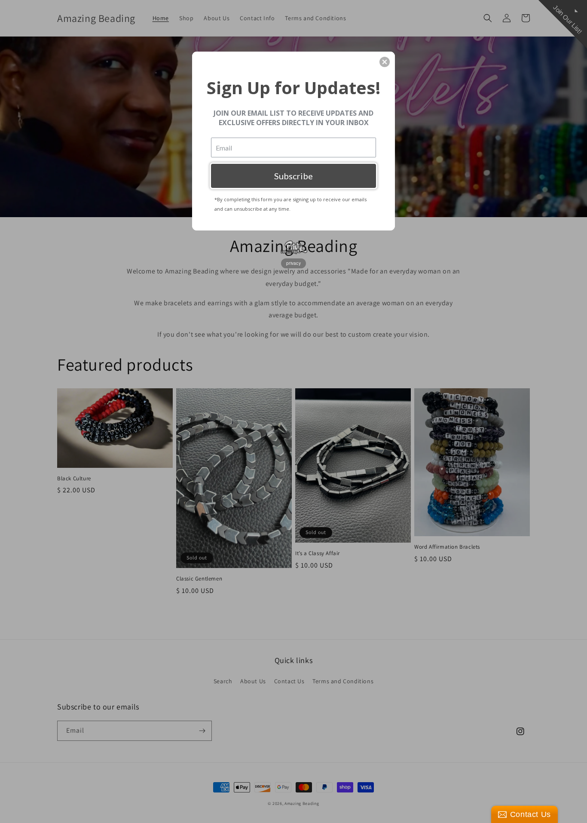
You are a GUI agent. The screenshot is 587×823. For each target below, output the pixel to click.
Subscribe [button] (293, 176)
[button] (384, 62)
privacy (293, 263)
